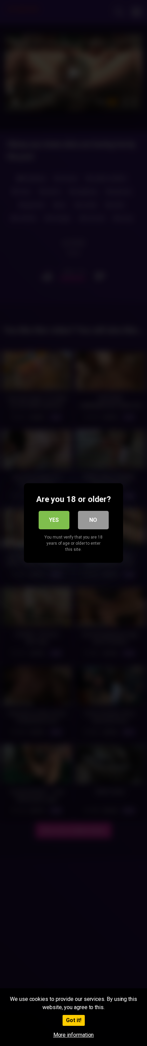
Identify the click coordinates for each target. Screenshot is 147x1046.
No (93, 520)
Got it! (73, 1020)
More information (73, 1035)
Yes (54, 520)
